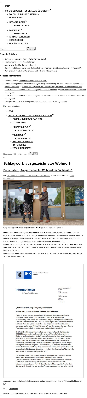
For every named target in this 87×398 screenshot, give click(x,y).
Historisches (16, 40)
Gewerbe (36, 176)
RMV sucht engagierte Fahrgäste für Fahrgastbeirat (25, 59)
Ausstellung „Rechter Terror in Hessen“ (20, 65)
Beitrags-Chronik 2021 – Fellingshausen (21, 101)
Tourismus (14, 30)
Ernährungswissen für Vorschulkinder (20, 62)
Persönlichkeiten (18, 43)
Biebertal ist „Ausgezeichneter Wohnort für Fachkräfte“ (37, 170)
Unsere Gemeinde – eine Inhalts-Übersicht (27, 11)
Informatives (45, 176)
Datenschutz (8, 393)
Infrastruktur (17, 22)
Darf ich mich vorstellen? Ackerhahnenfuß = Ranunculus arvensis (31, 71)
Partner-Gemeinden (19, 37)
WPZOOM (63, 393)
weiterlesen (13, 389)
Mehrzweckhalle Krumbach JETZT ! (33, 81)
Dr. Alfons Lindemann (15, 176)
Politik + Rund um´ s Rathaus (24, 14)
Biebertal (27, 176)
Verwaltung (15, 18)
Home (7, 6)
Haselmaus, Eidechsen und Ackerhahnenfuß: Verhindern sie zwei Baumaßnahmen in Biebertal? (43, 68)
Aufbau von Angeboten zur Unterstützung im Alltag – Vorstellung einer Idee (52, 87)
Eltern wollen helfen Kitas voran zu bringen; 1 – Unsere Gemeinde (31, 90)
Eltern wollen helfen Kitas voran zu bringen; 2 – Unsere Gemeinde (31, 95)
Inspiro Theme (50, 393)
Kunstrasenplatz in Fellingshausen (53, 101)
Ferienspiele (20, 34)
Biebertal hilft (22, 25)
